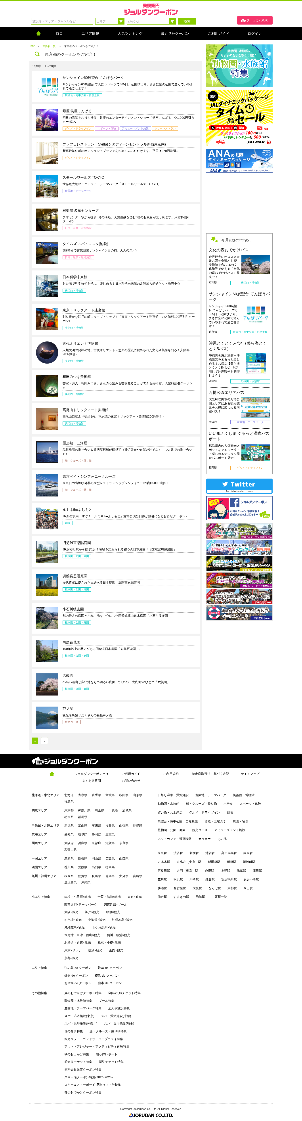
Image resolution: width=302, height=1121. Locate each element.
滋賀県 (110, 843)
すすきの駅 (181, 897)
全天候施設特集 (119, 1008)
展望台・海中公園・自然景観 (178, 821)
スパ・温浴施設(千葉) (116, 1016)
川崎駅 (194, 879)
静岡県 (96, 834)
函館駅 (200, 897)
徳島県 (110, 867)
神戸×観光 (92, 912)
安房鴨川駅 (229, 879)
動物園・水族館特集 (78, 1000)
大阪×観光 (71, 912)
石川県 (96, 825)
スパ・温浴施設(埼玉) (119, 1023)
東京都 (69, 810)
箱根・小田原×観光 (77, 897)
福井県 (110, 825)
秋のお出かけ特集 (76, 1054)
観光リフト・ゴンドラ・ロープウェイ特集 (93, 1039)
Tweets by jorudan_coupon (239, 491)
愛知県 (69, 834)
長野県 (137, 825)
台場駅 (209, 870)
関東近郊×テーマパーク (80, 904)
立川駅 (162, 879)
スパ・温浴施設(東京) (79, 1016)
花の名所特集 (73, 1031)
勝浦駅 (162, 888)
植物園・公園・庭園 (171, 830)
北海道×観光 (96, 920)
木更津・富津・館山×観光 (82, 935)
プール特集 (106, 1000)
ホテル (228, 803)
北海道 (69, 795)
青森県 (82, 795)
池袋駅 (210, 853)
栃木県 (69, 817)
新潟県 (69, 825)
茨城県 (127, 810)
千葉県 (113, 810)
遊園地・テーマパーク (210, 795)
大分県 (123, 876)
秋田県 (123, 795)
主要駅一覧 (219, 897)
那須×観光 (113, 912)
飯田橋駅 (214, 862)
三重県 (110, 834)
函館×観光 (116, 950)
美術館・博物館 (243, 795)
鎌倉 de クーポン (76, 975)
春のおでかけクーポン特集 (82, 1092)
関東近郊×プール (115, 904)
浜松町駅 (249, 862)
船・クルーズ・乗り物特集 (108, 1031)
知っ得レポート (106, 1054)
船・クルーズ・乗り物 (201, 803)
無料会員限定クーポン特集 (82, 1069)
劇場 (230, 812)
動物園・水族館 (168, 803)
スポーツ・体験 (250, 803)
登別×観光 (95, 950)
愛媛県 (82, 867)
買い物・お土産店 (170, 812)
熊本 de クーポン (110, 983)
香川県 (69, 867)
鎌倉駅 (210, 879)
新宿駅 (194, 853)
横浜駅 (178, 879)
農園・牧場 (240, 821)
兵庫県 (82, 843)
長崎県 (96, 876)
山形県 (137, 795)
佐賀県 (82, 876)
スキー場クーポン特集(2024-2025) (88, 1077)
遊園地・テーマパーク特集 (82, 1008)
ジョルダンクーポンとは (92, 774)
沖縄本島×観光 (122, 920)
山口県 (123, 858)
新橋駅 (231, 862)
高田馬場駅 (229, 853)
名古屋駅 (180, 888)
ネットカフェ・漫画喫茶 (175, 839)
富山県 (82, 825)
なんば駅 (214, 888)
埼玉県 (99, 810)
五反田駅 (164, 870)
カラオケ (204, 839)
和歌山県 (70, 849)
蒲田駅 (257, 870)
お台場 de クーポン (77, 983)
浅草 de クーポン (110, 968)
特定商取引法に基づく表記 (210, 774)
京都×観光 (71, 958)
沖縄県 (85, 882)
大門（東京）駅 (187, 870)
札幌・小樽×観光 (109, 942)
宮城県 (110, 795)
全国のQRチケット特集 (124, 993)
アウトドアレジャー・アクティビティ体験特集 (96, 1046)
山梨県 (123, 825)
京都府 (96, 843)
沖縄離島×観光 (74, 927)
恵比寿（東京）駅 (189, 862)
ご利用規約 (171, 774)
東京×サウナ (73, 950)
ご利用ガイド (131, 774)
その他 (222, 839)
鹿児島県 (70, 882)
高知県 (96, 867)
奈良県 (123, 843)
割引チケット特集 (111, 1062)
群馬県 (82, 817)
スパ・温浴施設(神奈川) (80, 1023)
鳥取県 (69, 858)
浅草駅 (241, 870)
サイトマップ (250, 774)
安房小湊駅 (251, 879)
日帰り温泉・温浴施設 (173, 795)
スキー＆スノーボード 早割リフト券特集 (92, 1085)
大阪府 (69, 843)
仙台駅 (162, 897)
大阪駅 (197, 888)
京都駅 (232, 888)
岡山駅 (248, 888)
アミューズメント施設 (229, 830)
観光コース (200, 830)
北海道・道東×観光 (77, 942)
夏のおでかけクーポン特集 (82, 993)
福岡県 (69, 876)
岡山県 (96, 858)
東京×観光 (135, 897)
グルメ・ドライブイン (204, 812)
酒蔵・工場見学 (215, 821)
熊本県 (110, 876)
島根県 (82, 858)
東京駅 (162, 853)
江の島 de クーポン (77, 968)
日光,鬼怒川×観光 (103, 927)
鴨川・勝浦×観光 (118, 935)
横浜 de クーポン (107, 975)
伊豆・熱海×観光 (109, 897)
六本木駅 (164, 862)
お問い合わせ (131, 780)
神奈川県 (84, 810)
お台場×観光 (73, 920)
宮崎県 (137, 876)
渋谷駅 (178, 853)
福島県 (69, 801)
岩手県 (96, 795)
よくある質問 (91, 780)
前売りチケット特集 (78, 1062)
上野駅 (225, 870)
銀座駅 (248, 853)
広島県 (110, 858)
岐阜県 (82, 834)
